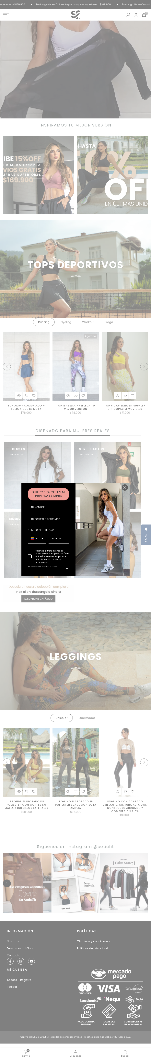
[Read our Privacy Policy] (66, 567)
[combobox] (37, 538)
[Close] (125, 487)
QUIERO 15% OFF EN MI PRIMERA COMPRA (48, 494)
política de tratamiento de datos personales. (50, 559)
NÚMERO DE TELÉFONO (41, 530)
